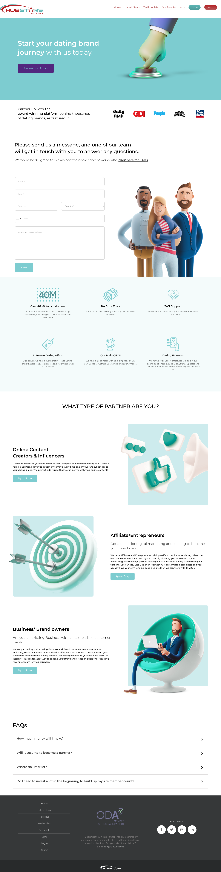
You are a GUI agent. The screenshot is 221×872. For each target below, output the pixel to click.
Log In (44, 843)
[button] (110, 739)
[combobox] (18, 218)
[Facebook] (161, 829)
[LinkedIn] (192, 829)
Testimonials (44, 823)
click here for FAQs (133, 160)
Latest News (44, 810)
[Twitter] (171, 829)
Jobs (44, 836)
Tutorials (44, 816)
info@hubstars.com (114, 846)
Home (44, 803)
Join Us (44, 850)
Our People (44, 830)
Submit (24, 267)
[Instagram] (182, 829)
